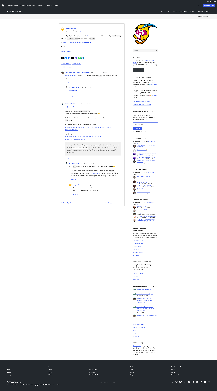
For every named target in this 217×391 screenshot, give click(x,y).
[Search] (156, 50)
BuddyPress (175, 375)
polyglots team (84, 111)
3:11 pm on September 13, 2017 (83, 104)
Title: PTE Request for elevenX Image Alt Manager (146, 146)
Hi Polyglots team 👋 (142, 150)
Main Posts (138, 70)
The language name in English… (144, 185)
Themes (50, 369)
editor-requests (66, 51)
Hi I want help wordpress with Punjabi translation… (144, 181)
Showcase (51, 367)
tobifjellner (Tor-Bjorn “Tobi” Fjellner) (77, 72)
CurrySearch (91, 36)
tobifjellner (86, 43)
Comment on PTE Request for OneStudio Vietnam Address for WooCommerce (145, 300)
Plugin (84, 145)
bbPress (174, 372)
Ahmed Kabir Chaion (139, 273)
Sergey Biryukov (138, 249)
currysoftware (71, 28)
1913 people (137, 346)
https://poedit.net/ (95, 173)
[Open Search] (198, 6)
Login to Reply (66, 63)
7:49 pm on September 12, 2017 (74, 30)
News (8, 369)
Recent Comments (139, 327)
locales (92, 38)
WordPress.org (116, 36)
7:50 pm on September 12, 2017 (99, 72)
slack (66, 120)
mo (115, 173)
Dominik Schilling (138, 243)
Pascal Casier (137, 246)
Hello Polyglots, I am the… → (114, 203)
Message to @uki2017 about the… (145, 213)
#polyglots (154, 84)
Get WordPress (209, 5)
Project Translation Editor (80, 147)
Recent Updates (138, 324)
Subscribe (137, 128)
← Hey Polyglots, (66, 203)
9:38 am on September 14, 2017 (91, 185)
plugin (78, 36)
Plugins (50, 372)
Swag (132, 375)
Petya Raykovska (138, 240)
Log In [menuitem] (209, 1)
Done (134, 333)
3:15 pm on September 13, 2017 (87, 163)
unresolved (151, 141)
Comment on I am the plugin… (144, 293)
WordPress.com (176, 367)
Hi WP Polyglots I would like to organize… (143, 177)
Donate (132, 372)
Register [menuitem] (214, 1)
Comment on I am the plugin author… (146, 315)
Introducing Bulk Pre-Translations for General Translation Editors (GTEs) (146, 220)
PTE (74, 166)
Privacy (9, 375)
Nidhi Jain (136, 279)
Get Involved (133, 367)
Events (132, 369)
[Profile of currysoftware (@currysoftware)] (63, 29)
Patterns (50, 375)
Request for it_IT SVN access (144, 209)
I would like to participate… (143, 191)
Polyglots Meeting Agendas (141, 102)
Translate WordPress (15, 11)
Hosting (9, 372)
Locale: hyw (140, 188)
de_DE (79, 31)
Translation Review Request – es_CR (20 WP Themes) (147, 153)
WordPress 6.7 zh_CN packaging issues (146, 216)
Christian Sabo (74, 87)
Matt (173, 369)
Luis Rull (135, 276)
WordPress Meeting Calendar (142, 105)
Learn (90, 367)
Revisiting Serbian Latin (142, 206)
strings (112, 171)
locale (100, 76)
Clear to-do (76, 63)
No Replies (136, 336)
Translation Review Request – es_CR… (146, 157)
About (8, 367)
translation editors (72, 38)
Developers (92, 372)
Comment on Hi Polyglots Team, (145, 289)
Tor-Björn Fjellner (138, 252)
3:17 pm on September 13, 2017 (87, 87)
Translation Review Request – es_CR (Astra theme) (146, 161)
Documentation (93, 369)
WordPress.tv (93, 375)
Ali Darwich (136, 255)
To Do (135, 330)
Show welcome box (203, 16)
